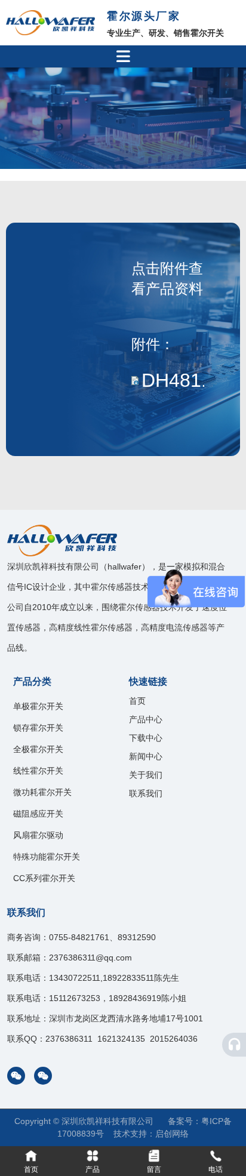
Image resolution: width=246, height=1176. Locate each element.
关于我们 (145, 775)
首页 (137, 701)
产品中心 (145, 719)
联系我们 (145, 793)
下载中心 (145, 738)
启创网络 (172, 1133)
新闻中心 (145, 756)
